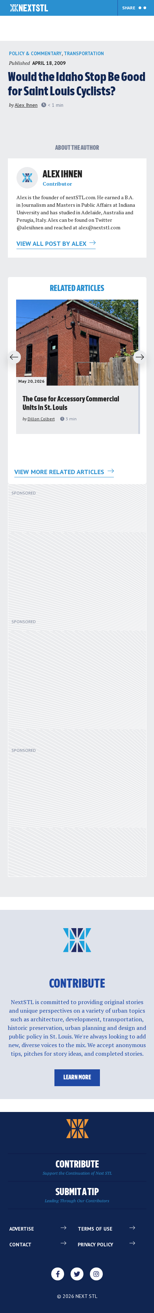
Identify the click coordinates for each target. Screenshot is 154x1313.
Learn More (77, 1077)
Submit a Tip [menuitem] (77, 1195)
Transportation (84, 54)
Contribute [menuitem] (77, 1168)
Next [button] (142, 357)
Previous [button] (12, 357)
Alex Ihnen (26, 105)
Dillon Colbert (41, 418)
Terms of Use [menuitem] (95, 1229)
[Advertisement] (68, 554)
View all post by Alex (52, 243)
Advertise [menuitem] (21, 1229)
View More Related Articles (60, 472)
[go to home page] (29, 8)
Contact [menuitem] (20, 1244)
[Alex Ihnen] (27, 177)
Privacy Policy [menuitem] (95, 1244)
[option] (77, 367)
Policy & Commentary (35, 54)
